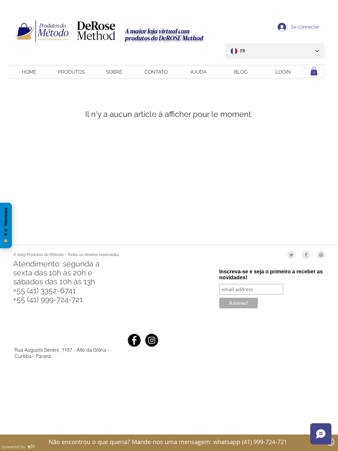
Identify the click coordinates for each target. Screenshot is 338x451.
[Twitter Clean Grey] (291, 255)
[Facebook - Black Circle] (134, 340)
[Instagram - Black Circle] (151, 340)
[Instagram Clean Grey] (321, 255)
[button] (314, 71)
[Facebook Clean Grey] (306, 255)
